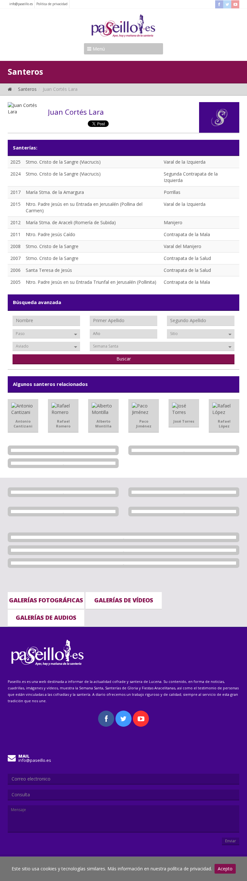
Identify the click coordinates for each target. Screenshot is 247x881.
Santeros (27, 89)
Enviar (230, 841)
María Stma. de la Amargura (55, 192)
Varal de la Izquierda (185, 162)
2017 (15, 192)
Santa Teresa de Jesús (49, 270)
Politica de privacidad (52, 4)
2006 (15, 270)
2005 (15, 282)
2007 (15, 258)
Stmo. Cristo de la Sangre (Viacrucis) (63, 162)
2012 (15, 222)
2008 (15, 246)
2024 (15, 174)
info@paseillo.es (21, 4)
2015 (15, 204)
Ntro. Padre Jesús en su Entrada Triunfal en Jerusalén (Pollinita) (91, 282)
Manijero (173, 222)
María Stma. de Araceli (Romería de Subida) (71, 222)
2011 (15, 234)
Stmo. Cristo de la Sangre (52, 246)
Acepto (225, 869)
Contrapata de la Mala (187, 234)
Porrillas (172, 192)
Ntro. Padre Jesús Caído (50, 234)
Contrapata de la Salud (187, 258)
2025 (15, 162)
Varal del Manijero (182, 246)
